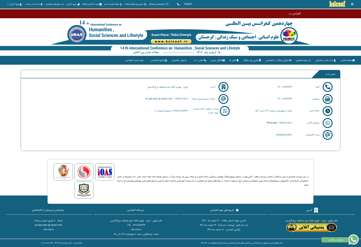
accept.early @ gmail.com (48, 225)
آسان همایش (66, 243)
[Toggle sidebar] (352, 4)
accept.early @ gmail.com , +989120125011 (166, 99)
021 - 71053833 (284, 87)
